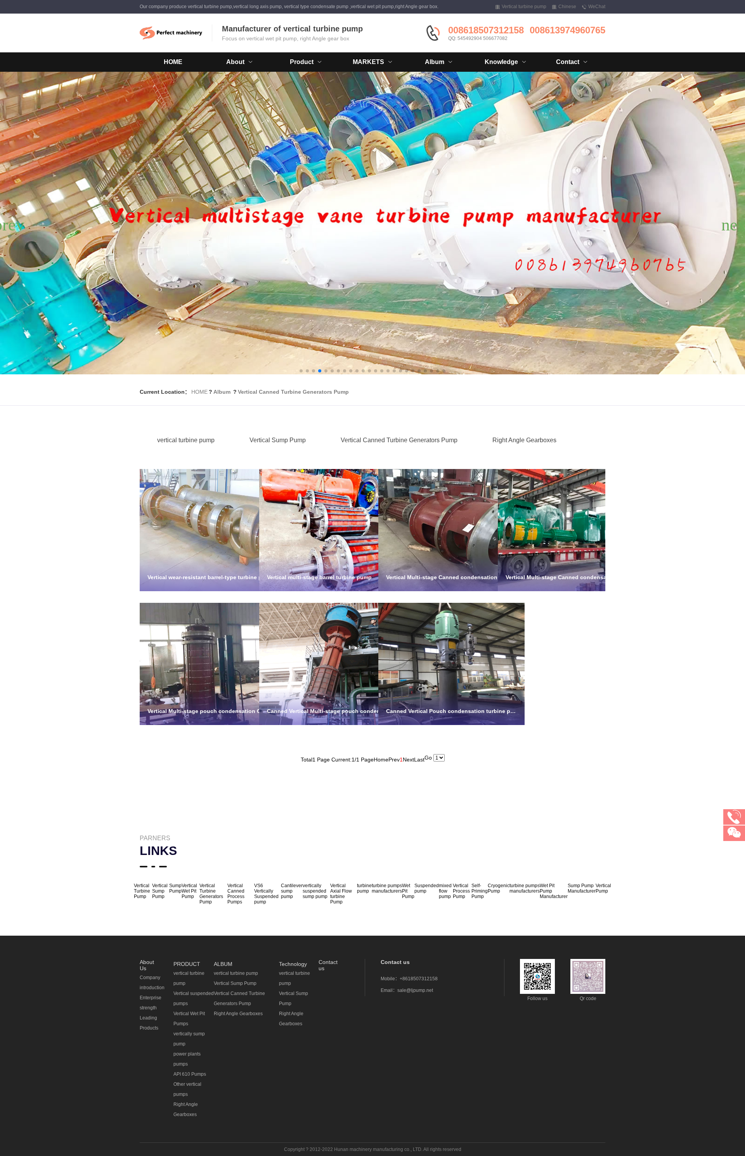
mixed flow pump (445, 891)
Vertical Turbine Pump (142, 891)
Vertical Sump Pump (277, 440)
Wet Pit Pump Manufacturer (554, 891)
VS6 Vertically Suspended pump (266, 894)
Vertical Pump (603, 888)
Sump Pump (175, 888)
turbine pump (364, 888)
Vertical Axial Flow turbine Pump (341, 894)
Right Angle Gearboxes (524, 440)
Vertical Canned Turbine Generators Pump (293, 392)
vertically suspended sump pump (315, 891)
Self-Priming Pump (479, 891)
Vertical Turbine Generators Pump (211, 894)
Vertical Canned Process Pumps (235, 894)
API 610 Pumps (189, 1074)
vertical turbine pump (186, 440)
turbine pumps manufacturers (387, 888)
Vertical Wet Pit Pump (189, 891)
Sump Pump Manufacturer (582, 888)
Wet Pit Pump (408, 891)
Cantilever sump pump (292, 891)
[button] (301, 370)
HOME (173, 62)
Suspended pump (426, 888)
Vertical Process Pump (461, 891)
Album (221, 392)
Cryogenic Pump (498, 888)
